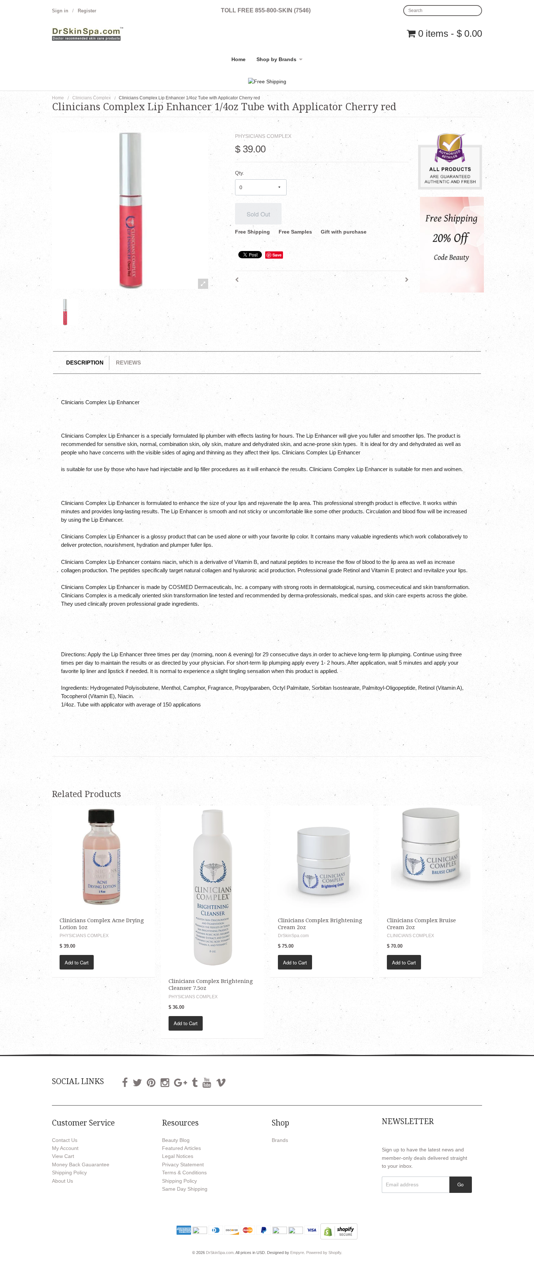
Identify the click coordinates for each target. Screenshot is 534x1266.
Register (87, 10)
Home (238, 59)
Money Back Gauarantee (80, 1164)
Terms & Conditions (184, 1172)
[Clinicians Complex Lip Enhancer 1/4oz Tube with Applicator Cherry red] (65, 312)
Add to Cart (77, 962)
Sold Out (258, 214)
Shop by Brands (276, 59)
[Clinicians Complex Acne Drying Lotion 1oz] (103, 856)
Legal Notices (177, 1156)
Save (277, 255)
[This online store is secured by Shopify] (338, 1231)
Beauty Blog (176, 1140)
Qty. (239, 173)
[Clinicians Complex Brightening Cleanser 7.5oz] (212, 887)
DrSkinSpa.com (220, 1252)
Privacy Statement (183, 1164)
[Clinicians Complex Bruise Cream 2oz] (430, 856)
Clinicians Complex (91, 97)
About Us (62, 1181)
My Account (65, 1148)
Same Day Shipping (184, 1189)
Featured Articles (181, 1148)
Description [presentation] (85, 362)
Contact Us (64, 1140)
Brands (280, 1140)
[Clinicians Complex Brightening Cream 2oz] (321, 856)
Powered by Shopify (323, 1252)
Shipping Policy (69, 1172)
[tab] (84, 363)
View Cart (63, 1156)
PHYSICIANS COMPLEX (263, 136)
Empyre (297, 1252)
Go (460, 1184)
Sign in (60, 10)
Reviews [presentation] (128, 362)
